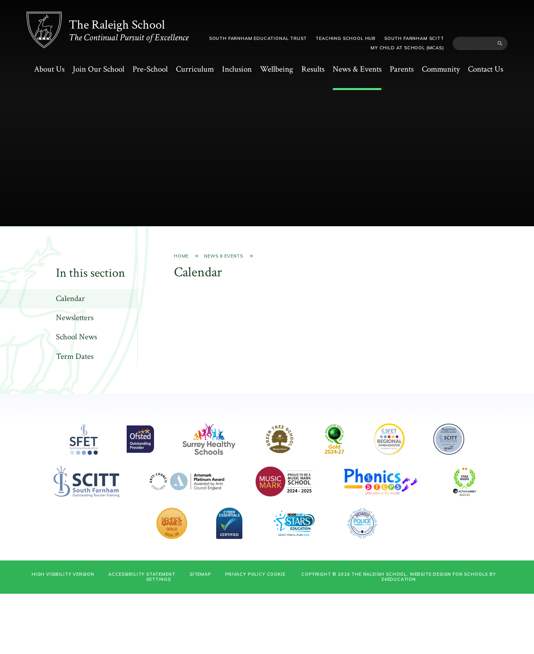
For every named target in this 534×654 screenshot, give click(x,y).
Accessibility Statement (141, 574)
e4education (399, 579)
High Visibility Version (63, 574)
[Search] (499, 43)
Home (181, 256)
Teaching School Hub (345, 38)
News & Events (223, 256)
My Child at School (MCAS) (407, 47)
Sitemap (200, 574)
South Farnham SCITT (414, 38)
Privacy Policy (245, 574)
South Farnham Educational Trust (258, 38)
